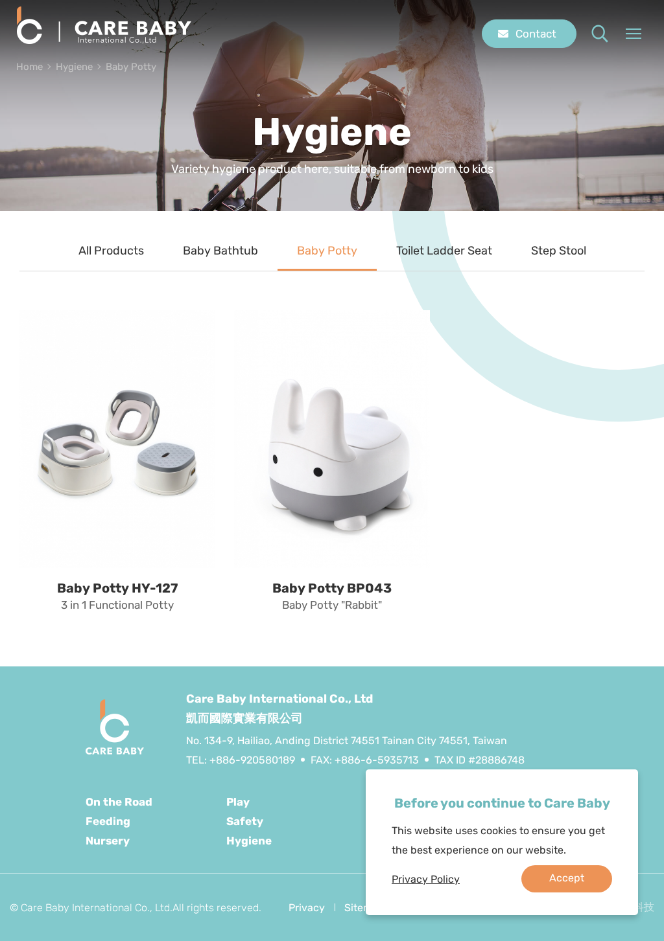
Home (29, 67)
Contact (536, 33)
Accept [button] (566, 878)
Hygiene (74, 67)
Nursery (108, 840)
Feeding (108, 821)
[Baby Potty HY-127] (117, 439)
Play (238, 801)
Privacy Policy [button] (426, 879)
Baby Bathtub (220, 251)
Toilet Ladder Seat (444, 251)
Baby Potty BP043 (332, 588)
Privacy (307, 907)
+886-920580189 (252, 760)
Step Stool (558, 251)
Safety (244, 821)
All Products (111, 251)
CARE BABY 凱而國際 (103, 25)
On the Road (119, 801)
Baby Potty (131, 67)
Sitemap (364, 907)
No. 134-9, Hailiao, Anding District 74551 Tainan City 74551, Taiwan (346, 740)
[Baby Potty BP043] (331, 439)
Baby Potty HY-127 (117, 588)
